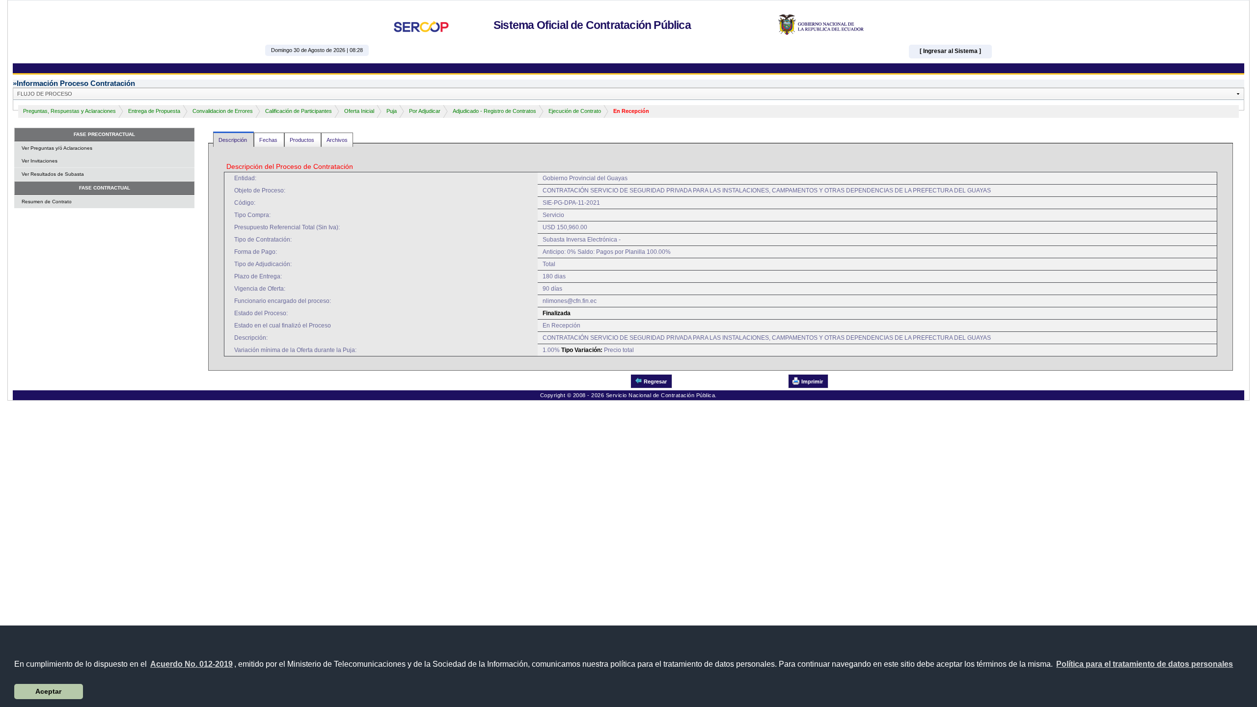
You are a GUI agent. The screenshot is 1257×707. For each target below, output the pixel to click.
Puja (391, 111)
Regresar (655, 381)
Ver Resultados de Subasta (53, 174)
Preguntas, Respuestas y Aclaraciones (69, 111)
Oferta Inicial (359, 111)
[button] (1144, 664)
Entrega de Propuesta (154, 111)
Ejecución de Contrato (574, 111)
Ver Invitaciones (39, 160)
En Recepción (631, 111)
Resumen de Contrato (47, 201)
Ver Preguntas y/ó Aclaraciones (57, 148)
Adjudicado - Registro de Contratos (494, 111)
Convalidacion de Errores (222, 111)
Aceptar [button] (48, 691)
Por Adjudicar (424, 111)
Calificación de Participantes (298, 111)
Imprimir (812, 381)
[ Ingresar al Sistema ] (950, 51)
